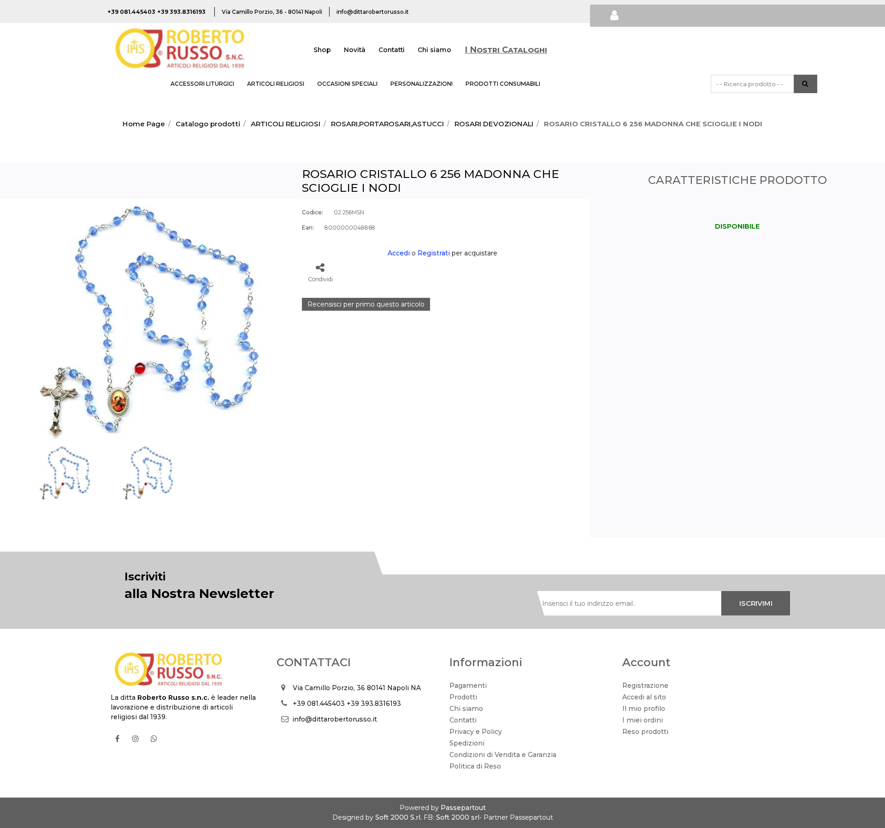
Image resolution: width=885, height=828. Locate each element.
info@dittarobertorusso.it (334, 719)
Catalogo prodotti (208, 123)
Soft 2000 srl (457, 817)
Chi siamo (434, 50)
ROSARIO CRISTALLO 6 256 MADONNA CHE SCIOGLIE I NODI (653, 123)
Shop (322, 50)
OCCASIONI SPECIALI (347, 83)
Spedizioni (466, 743)
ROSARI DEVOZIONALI (493, 123)
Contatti (391, 50)
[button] (805, 84)
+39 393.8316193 (374, 703)
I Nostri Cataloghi (506, 50)
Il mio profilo (643, 708)
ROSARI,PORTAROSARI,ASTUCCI (387, 123)
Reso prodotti (645, 731)
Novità (355, 50)
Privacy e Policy (475, 731)
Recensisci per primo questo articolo (366, 304)
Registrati (434, 253)
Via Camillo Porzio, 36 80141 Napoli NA (357, 688)
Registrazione (645, 685)
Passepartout (463, 808)
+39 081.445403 (319, 703)
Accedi (399, 253)
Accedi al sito (644, 697)
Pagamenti (468, 685)
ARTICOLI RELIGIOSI (275, 83)
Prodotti (463, 697)
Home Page (144, 123)
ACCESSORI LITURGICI (202, 83)
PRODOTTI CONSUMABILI (503, 83)
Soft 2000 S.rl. (398, 817)
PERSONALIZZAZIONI (421, 83)
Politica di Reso (475, 766)
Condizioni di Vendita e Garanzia (502, 755)
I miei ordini (642, 720)
